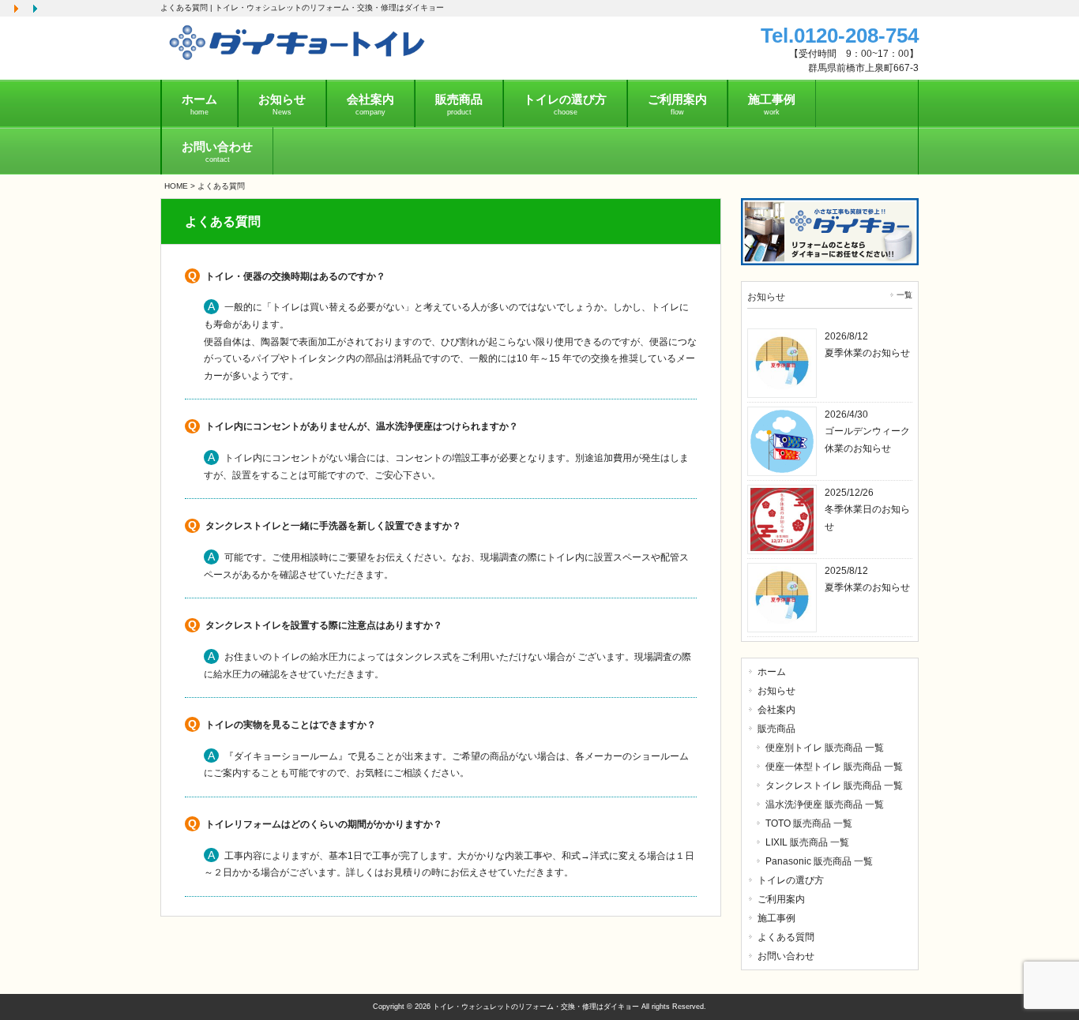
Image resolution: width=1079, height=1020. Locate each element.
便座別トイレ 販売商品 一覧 (824, 747)
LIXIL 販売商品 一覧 (807, 842)
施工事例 (776, 918)
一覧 (904, 295)
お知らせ (776, 690)
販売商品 (776, 728)
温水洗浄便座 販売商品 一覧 (824, 804)
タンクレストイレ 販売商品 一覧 (834, 785)
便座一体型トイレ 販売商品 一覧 (834, 766)
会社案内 (776, 709)
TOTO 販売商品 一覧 (808, 823)
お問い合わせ (786, 956)
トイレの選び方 (791, 880)
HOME (176, 186)
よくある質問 (786, 937)
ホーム (772, 671)
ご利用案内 (781, 899)
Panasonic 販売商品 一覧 (819, 861)
